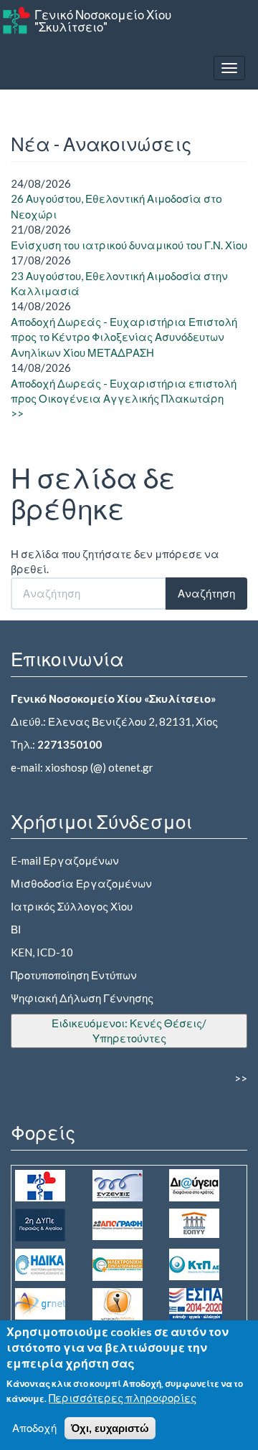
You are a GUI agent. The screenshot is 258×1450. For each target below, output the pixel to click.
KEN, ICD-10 (42, 952)
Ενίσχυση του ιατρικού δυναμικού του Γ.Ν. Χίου (129, 245)
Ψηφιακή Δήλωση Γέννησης (82, 998)
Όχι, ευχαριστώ (110, 1428)
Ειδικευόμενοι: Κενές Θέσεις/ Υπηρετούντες (129, 1031)
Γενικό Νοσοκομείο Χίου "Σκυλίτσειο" (102, 20)
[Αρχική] (16, 20)
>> (17, 413)
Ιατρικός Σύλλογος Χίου (72, 906)
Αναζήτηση (206, 593)
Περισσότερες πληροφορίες (122, 1397)
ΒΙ (16, 929)
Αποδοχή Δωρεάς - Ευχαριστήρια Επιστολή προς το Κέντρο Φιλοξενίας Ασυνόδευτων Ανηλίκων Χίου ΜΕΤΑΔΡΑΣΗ (124, 337)
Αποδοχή (34, 1427)
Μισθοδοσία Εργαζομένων (81, 883)
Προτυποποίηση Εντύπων (74, 975)
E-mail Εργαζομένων (65, 860)
